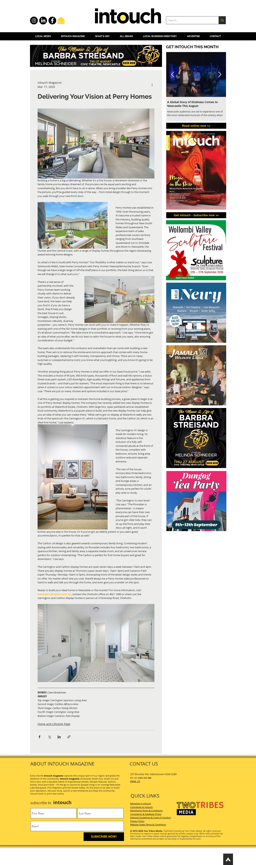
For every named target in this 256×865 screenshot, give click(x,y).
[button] (196, 215)
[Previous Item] (172, 74)
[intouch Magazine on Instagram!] (34, 20)
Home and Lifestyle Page (54, 724)
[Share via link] (69, 737)
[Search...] (222, 20)
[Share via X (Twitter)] (49, 737)
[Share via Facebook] (39, 737)
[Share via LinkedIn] (59, 737)
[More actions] (152, 84)
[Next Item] (219, 74)
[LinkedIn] (43, 20)
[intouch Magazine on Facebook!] (52, 20)
